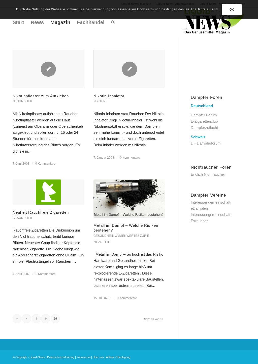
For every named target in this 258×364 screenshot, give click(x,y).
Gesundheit (23, 101)
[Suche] (113, 22)
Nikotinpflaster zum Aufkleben (41, 96)
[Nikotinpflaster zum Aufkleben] (48, 69)
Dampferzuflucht (204, 127)
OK (232, 9)
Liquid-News (37, 357)
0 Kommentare (45, 163)
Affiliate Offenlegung (118, 357)
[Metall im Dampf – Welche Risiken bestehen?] (129, 198)
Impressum (83, 357)
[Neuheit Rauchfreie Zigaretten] (48, 192)
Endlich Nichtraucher (208, 174)
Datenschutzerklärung (60, 357)
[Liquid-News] (213, 22)
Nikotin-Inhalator (108, 96)
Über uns (98, 357)
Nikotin (99, 101)
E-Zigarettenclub (204, 121)
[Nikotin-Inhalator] (129, 69)
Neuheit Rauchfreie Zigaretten (41, 212)
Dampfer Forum (204, 115)
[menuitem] (18, 22)
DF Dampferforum (206, 143)
